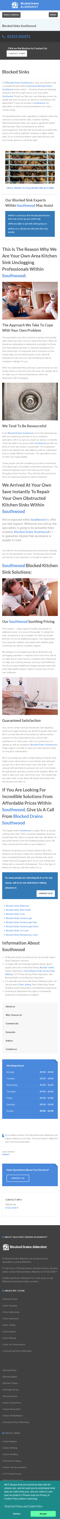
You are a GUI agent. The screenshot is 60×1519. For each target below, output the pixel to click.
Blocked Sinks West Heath (18, 910)
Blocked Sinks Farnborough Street (22, 926)
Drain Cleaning (10, 1305)
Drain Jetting (25, 984)
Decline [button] (17, 1514)
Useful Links (12, 1433)
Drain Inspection (11, 1318)
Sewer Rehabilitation (13, 1415)
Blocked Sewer (10, 1396)
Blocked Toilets (47, 967)
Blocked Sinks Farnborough (19, 918)
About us (10, 1006)
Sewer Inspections (12, 1402)
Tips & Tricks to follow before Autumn (30, 188)
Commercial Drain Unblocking (17, 1351)
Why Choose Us (14, 1015)
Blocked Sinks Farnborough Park (21, 922)
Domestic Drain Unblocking (16, 1422)
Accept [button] (43, 1514)
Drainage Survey (11, 1389)
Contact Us (45, 893)
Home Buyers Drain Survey (36, 971)
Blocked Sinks (10, 1370)
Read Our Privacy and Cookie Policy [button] (24, 1506)
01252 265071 (18, 36)
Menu (53, 15)
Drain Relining (9, 1338)
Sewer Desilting (10, 1454)
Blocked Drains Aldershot (28, 1247)
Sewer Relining (10, 1448)
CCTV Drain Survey (12, 1474)
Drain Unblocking (11, 1312)
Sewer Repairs (10, 1441)
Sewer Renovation (12, 1409)
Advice (9, 1040)
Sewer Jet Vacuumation (14, 1467)
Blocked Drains (10, 1299)
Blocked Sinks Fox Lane (17, 930)
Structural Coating (12, 1461)
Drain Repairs (9, 1331)
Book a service (11, 15)
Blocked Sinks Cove (15, 914)
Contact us (11, 1049)
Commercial (12, 1023)
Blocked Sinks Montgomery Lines (22, 935)
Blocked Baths (10, 1376)
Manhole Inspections (13, 1480)
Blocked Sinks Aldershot (17, 906)
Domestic (10, 1032)
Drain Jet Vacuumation (14, 1344)
